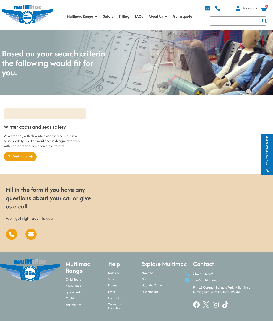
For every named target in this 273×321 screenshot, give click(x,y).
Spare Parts (73, 292)
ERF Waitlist (73, 305)
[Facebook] (196, 304)
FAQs (111, 292)
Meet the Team (151, 285)
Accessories (73, 286)
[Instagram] (215, 304)
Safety (112, 279)
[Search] (264, 21)
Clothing (71, 298)
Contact (113, 298)
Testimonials (149, 292)
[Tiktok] (225, 304)
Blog (144, 279)
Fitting (112, 285)
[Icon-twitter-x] (206, 304)
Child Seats (73, 279)
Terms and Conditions (115, 306)
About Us (147, 273)
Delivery (113, 273)
